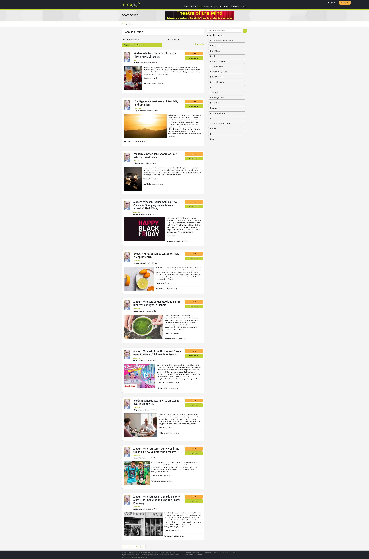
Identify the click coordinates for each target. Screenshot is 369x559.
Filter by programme (132, 39)
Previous (131, 547)
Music (215, 6)
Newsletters (208, 6)
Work (213, 56)
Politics (214, 129)
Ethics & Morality (217, 66)
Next (137, 547)
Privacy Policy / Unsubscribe (194, 552)
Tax (213, 139)
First (124, 547)
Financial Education (218, 82)
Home (186, 6)
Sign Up (332, 3)
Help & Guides (235, 6)
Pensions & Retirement (219, 113)
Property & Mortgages (219, 61)
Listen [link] (194, 53)
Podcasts (200, 6)
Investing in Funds (218, 98)
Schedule (193, 6)
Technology (215, 103)
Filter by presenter (174, 39)
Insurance (215, 108)
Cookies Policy (208, 552)
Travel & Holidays (217, 77)
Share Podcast (193, 58)
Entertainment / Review (219, 72)
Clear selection (199, 44)
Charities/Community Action (221, 123)
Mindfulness (216, 51)
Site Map (233, 552)
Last (143, 547)
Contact (243, 6)
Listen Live (345, 3)
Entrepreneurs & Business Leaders (222, 40)
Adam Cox (137, 60)
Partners (226, 6)
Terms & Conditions (218, 552)
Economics (215, 92)
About (220, 6)
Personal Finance (217, 46)
